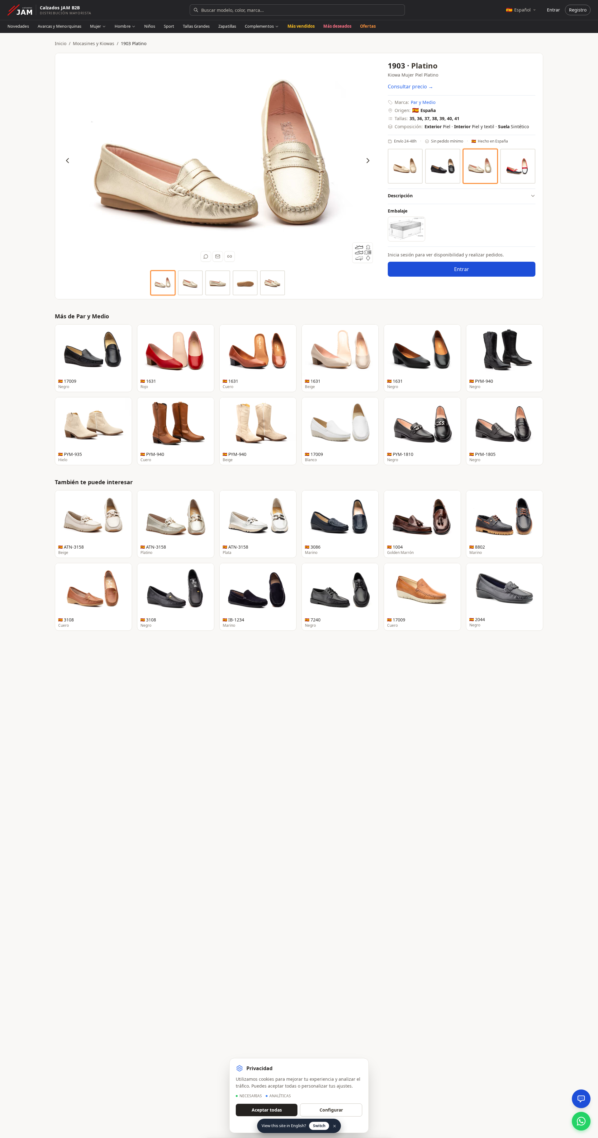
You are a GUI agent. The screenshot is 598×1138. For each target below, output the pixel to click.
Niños (149, 26)
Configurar (331, 1110)
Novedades (18, 26)
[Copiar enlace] (229, 256)
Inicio (60, 43)
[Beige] (405, 166)
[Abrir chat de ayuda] (581, 1098)
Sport (169, 26)
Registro (577, 10)
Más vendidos (301, 26)
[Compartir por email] (217, 256)
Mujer (95, 26)
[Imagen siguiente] (368, 160)
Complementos (259, 26)
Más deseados (337, 26)
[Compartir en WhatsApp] (206, 256)
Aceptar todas (267, 1110)
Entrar (553, 10)
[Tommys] (517, 166)
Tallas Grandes (196, 26)
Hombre (122, 26)
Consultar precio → (410, 86)
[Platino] (480, 166)
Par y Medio (423, 102)
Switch (319, 1125)
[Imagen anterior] (67, 160)
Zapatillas (227, 26)
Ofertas (367, 26)
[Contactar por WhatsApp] (581, 1121)
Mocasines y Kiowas (93, 43)
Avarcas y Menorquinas (59, 26)
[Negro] (442, 166)
